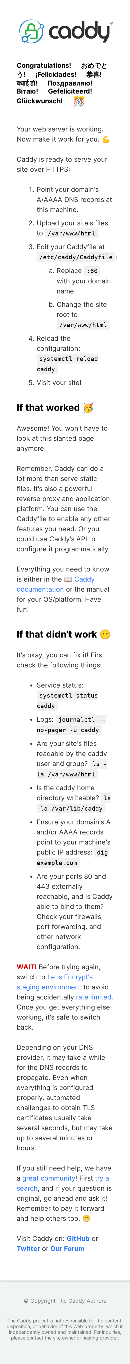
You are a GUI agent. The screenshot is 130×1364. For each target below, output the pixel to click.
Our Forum (67, 1249)
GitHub (78, 1239)
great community (48, 1178)
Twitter (28, 1249)
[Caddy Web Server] (65, 31)
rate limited (93, 997)
